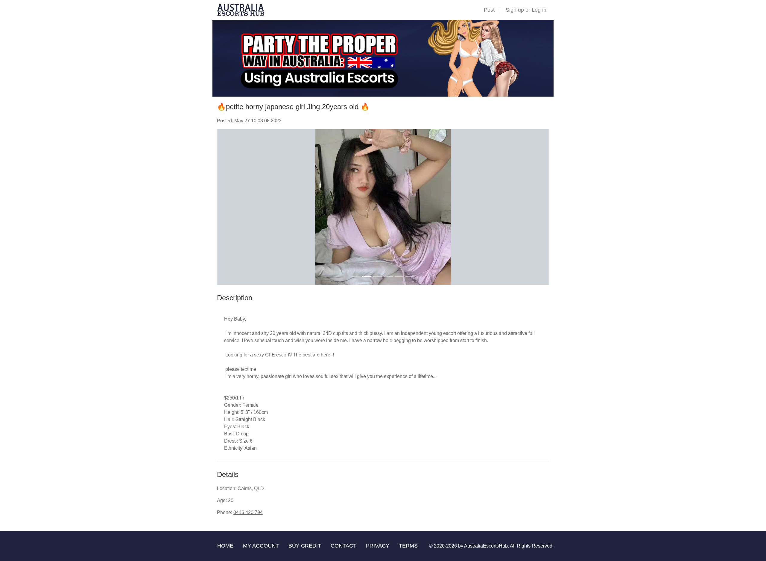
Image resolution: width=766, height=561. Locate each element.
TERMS (408, 546)
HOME (225, 546)
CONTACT (343, 546)
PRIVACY (377, 546)
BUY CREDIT (304, 546)
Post (489, 10)
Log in (539, 10)
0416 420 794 (248, 512)
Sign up (515, 10)
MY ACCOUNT (261, 546)
